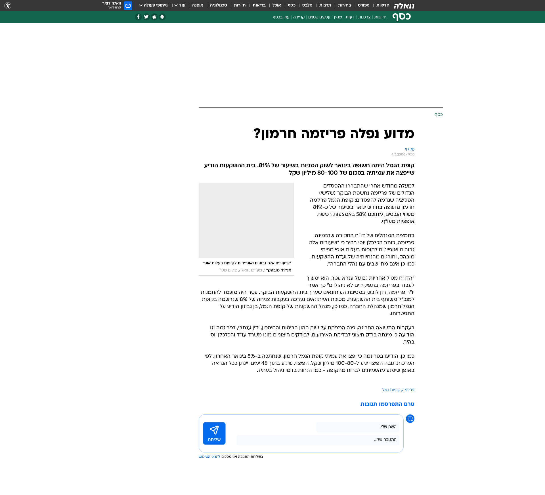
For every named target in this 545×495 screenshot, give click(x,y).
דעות (350, 17)
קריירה (299, 17)
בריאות (259, 5)
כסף (291, 5)
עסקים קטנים (319, 17)
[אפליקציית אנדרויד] (162, 16)
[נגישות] (7, 5)
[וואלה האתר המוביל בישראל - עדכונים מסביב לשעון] (404, 6)
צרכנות (364, 17)
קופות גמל (391, 390)
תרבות (325, 5)
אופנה (197, 5)
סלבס (307, 5)
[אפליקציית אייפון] (154, 16)
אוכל (276, 5)
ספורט (364, 5)
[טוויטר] (146, 16)
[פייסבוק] (138, 16)
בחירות (344, 5)
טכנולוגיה (218, 5)
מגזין (338, 17)
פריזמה (408, 390)
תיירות (240, 5)
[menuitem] (379, 6)
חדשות (382, 5)
